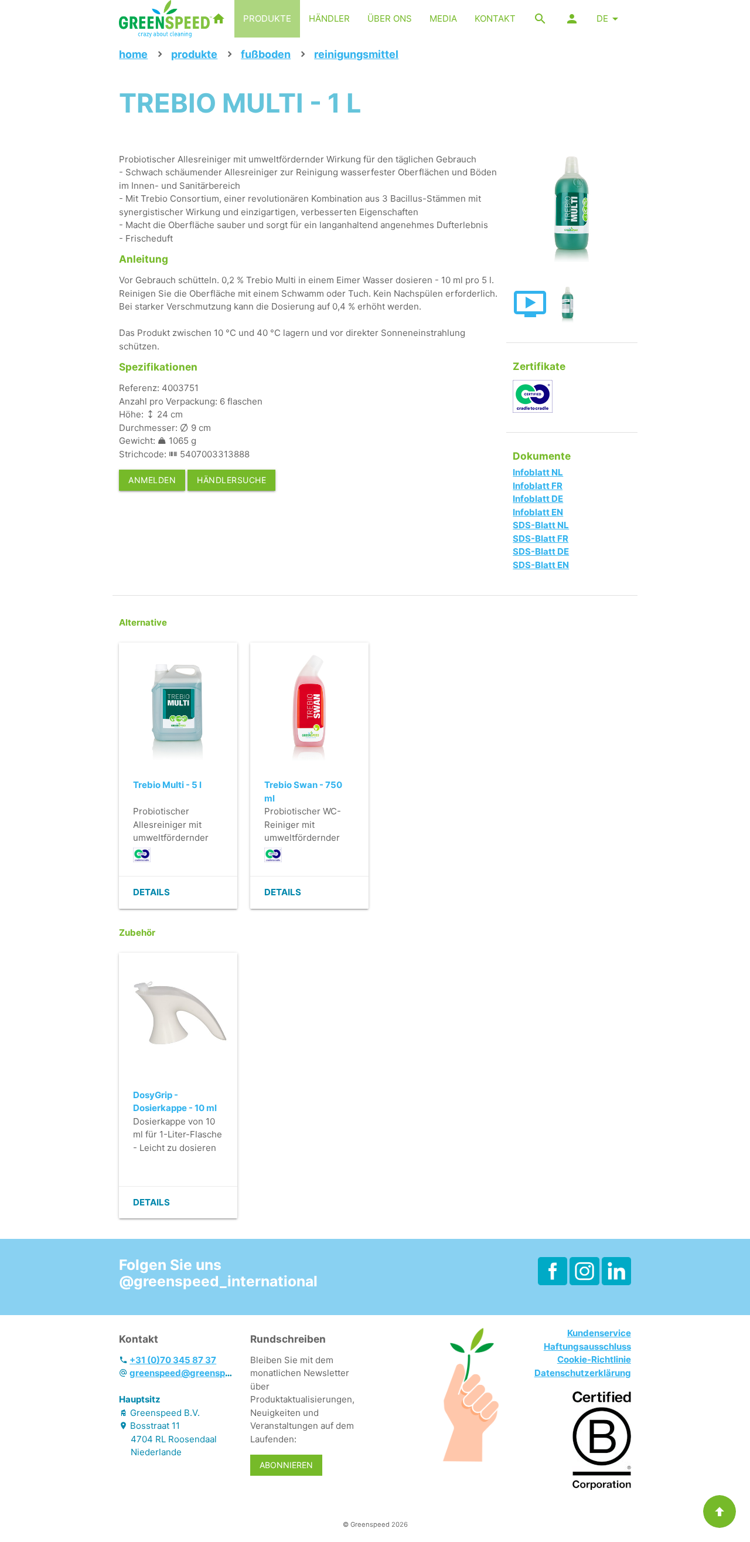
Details (151, 892)
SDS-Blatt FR (540, 538)
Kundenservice (599, 1333)
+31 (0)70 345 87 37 (172, 1360)
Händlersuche (231, 480)
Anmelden (152, 480)
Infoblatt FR (537, 485)
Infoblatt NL (538, 472)
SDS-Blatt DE (541, 551)
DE (602, 18)
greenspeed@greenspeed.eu (191, 1372)
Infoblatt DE (538, 498)
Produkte (267, 18)
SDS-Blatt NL (541, 525)
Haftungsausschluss (587, 1346)
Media (443, 18)
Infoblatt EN (538, 512)
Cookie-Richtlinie (594, 1359)
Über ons (389, 18)
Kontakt (495, 18)
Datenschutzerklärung (582, 1372)
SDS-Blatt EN (541, 564)
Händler (329, 18)
